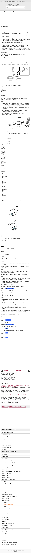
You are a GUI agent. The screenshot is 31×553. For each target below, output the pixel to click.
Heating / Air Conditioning (8, 523)
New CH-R (14, 1)
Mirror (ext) (4, 515)
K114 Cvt (4, 481)
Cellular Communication (7, 460)
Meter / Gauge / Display (7, 529)
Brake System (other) (7, 473)
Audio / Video (5, 458)
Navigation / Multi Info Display (9, 462)
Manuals (2, 1)
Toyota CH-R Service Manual (6, 13)
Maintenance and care (7, 443)
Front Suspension (6, 498)
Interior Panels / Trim (7, 525)
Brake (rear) (4, 469)
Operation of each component (9, 436)
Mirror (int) (4, 531)
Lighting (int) (5, 527)
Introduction (4, 454)
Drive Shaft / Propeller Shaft (8, 479)
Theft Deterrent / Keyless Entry (9, 544)
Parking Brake (5, 475)
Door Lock (4, 521)
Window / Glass (5, 517)
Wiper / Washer (5, 519)
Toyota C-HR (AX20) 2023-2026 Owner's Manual (14, 407)
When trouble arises (6, 445)
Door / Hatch (5, 506)
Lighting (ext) (5, 513)
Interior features (5, 441)
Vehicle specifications (7, 447)
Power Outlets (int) (6, 533)
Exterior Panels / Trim (7, 508)
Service (10, 1)
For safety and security (7, 432)
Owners (6, 1)
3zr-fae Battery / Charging (8, 483)
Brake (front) (5, 467)
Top (17, 1)
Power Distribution (6, 488)
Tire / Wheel (4, 502)
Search (23, 1)
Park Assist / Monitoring (7, 465)
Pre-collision (4, 535)
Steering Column (6, 492)
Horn (3, 510)
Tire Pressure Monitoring (16, 13)
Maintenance (5, 456)
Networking (4, 485)
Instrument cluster (6, 434)
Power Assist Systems (7, 490)
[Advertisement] (15, 20)
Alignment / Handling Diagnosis (9, 496)
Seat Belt (4, 540)
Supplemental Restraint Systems (9, 542)
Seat (3, 538)
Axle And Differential (6, 477)
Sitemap (20, 1)
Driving (3, 438)
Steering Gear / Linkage (7, 494)
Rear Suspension (6, 500)
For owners (4, 449)
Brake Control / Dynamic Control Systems (11, 471)
